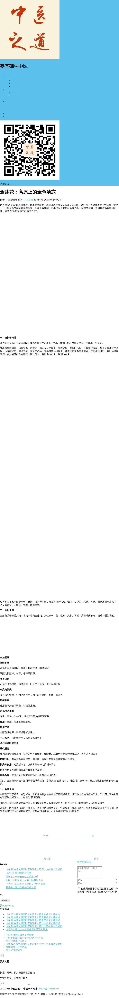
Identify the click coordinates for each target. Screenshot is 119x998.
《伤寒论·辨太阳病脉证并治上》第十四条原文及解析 (33, 917)
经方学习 (16, 80)
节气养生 (16, 110)
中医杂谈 (10, 116)
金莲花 (87, 861)
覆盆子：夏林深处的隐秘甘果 (21, 887)
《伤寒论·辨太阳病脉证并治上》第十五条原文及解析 (33, 914)
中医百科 (28, 199)
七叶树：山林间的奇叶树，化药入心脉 (25, 884)
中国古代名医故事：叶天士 (20, 935)
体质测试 (16, 104)
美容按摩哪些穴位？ (16, 941)
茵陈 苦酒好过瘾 (14, 950)
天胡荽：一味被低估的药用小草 (22, 876)
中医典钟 (16, 107)
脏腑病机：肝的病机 (16, 947)
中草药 (80, 861)
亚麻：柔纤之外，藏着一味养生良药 (24, 880)
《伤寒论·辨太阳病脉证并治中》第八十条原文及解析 (33, 923)
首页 (8, 74)
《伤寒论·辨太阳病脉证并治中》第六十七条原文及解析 (34, 944)
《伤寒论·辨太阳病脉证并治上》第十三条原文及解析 (33, 920)
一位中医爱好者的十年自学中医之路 (24, 938)
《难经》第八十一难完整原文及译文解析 (27, 929)
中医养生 (10, 101)
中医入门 (10, 77)
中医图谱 (16, 86)
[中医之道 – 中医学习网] (29, 58)
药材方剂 (16, 95)
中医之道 (10, 89)
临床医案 (16, 92)
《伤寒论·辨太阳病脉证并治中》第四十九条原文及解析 (34, 869)
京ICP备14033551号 (49, 988)
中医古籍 (10, 113)
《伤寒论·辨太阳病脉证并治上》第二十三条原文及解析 (34, 926)
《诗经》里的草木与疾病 (18, 873)
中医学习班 (17, 83)
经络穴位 (16, 98)
